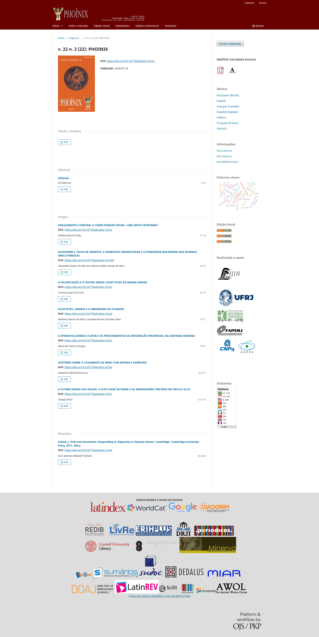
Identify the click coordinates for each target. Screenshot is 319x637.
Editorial (63, 178)
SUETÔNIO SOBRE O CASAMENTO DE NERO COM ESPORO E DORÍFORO (102, 362)
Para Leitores (224, 150)
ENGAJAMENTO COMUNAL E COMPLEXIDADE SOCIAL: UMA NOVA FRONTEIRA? (108, 225)
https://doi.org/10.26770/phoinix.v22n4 (88, 313)
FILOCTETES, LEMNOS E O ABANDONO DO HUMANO (91, 309)
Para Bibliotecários (227, 161)
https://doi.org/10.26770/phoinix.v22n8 (88, 450)
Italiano (221, 117)
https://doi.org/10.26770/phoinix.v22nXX (89, 260)
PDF (65, 142)
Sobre (56, 25)
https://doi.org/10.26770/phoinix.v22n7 (88, 394)
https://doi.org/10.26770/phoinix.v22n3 (88, 287)
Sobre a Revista (78, 25)
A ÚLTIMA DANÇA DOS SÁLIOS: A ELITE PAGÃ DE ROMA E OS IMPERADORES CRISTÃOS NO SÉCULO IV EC (124, 389)
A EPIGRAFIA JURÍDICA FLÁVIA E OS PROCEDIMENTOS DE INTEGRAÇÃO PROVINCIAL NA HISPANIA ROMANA (126, 335)
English (221, 101)
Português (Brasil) (228, 95)
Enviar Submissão (230, 43)
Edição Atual (101, 25)
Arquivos (74, 38)
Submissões (122, 25)
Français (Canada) (228, 106)
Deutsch (222, 128)
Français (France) (228, 123)
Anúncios (170, 25)
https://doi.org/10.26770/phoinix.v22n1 (88, 229)
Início (61, 38)
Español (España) (227, 112)
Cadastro (249, 2)
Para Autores (224, 156)
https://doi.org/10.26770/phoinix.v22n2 (131, 61)
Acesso (263, 2)
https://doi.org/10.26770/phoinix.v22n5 (88, 340)
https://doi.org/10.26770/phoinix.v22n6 (88, 367)
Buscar (259, 25)
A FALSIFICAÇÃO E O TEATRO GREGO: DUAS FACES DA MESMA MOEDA (102, 282)
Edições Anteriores (147, 25)
